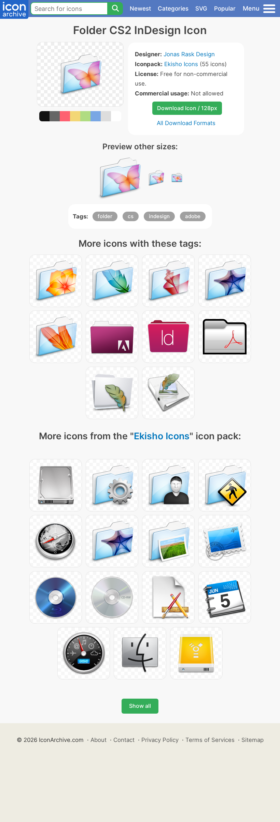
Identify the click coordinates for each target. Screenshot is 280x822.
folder (105, 216)
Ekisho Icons (181, 64)
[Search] (115, 8)
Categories (173, 8)
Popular (225, 8)
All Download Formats (186, 123)
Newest (140, 8)
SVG (201, 8)
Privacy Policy (160, 739)
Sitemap (252, 739)
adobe (192, 216)
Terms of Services (210, 739)
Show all (140, 705)
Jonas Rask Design (189, 54)
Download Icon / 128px (187, 108)
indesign (159, 216)
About (98, 739)
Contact (124, 739)
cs (131, 216)
